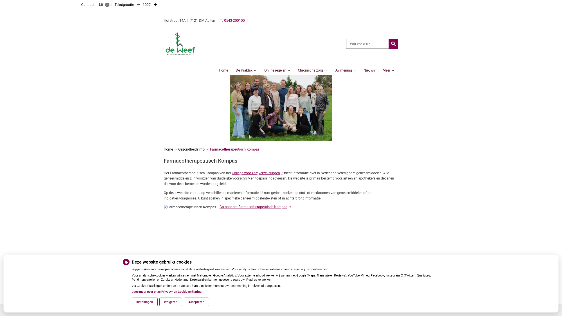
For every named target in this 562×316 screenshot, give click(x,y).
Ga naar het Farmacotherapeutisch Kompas (253, 207)
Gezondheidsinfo (191, 149)
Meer (386, 70)
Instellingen (144, 302)
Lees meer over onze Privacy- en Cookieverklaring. (167, 291)
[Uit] (108, 4)
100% (147, 5)
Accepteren (196, 302)
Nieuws (369, 70)
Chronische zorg (310, 70)
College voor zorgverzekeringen (256, 173)
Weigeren (170, 302)
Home (223, 70)
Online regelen (275, 70)
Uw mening (343, 70)
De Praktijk (244, 70)
